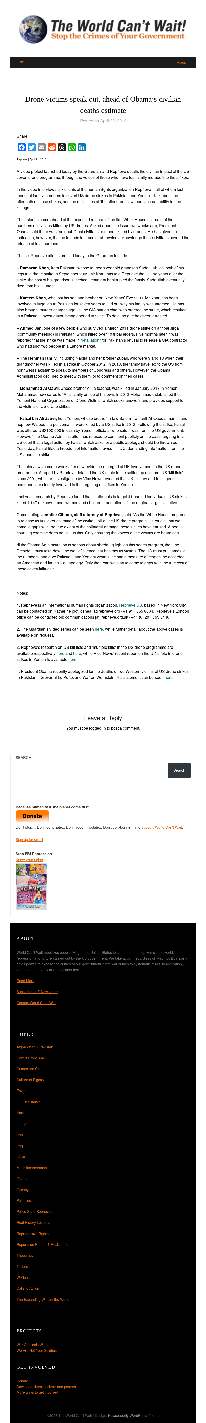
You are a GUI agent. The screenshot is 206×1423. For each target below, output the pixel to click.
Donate (22, 1380)
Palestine (24, 1200)
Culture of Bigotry (30, 1079)
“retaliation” (91, 340)
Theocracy (25, 1255)
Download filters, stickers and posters (46, 1386)
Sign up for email (29, 839)
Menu (181, 62)
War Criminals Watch (33, 1344)
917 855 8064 (141, 611)
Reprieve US (130, 605)
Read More (25, 980)
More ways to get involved (37, 1392)
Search (23, 757)
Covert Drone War (31, 1057)
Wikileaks (24, 1277)
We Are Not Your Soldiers (37, 1350)
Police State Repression (36, 1211)
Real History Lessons (33, 1222)
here (99, 629)
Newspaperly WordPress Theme (134, 1415)
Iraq (20, 1145)
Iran (20, 1134)
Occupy (23, 1189)
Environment (27, 1090)
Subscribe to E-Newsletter (37, 991)
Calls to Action (28, 1288)
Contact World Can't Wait (36, 1002)
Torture (22, 1266)
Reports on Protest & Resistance (42, 1244)
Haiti (20, 1112)
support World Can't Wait (161, 827)
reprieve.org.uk (114, 617)
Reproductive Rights (33, 1233)
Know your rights (29, 859)
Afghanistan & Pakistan (35, 1046)
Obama (22, 1178)
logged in (97, 728)
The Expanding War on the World (43, 1299)
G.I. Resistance (29, 1101)
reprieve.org (109, 611)
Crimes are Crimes (31, 1068)
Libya (21, 1156)
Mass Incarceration (32, 1167)
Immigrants (25, 1123)
